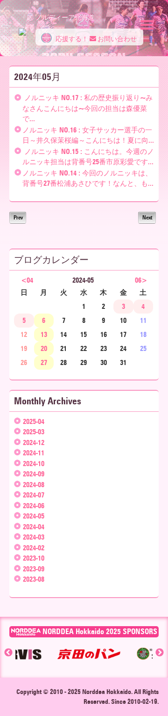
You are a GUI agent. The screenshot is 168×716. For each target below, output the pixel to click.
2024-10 (33, 464)
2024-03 (33, 537)
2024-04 (33, 527)
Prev (18, 217)
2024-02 (33, 548)
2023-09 (33, 569)
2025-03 (33, 432)
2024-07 (33, 495)
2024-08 (33, 485)
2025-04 (33, 421)
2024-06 (33, 506)
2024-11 (33, 453)
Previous (8, 653)
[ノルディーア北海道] (22, 27)
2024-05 (33, 516)
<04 (27, 280)
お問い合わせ (116, 39)
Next (147, 217)
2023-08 (33, 579)
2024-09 (33, 474)
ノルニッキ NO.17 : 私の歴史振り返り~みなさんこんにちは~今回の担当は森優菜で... (87, 108)
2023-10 (33, 558)
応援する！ (71, 39)
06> (141, 280)
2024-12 (33, 442)
